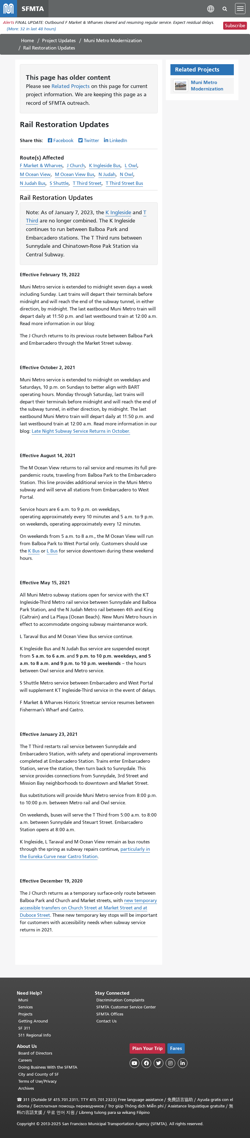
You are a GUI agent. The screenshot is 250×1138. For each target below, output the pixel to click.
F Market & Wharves (41, 165)
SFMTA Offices (109, 1014)
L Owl (131, 165)
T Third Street (87, 183)
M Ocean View (35, 174)
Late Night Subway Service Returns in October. (81, 431)
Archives (26, 1088)
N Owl (126, 174)
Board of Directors (35, 1053)
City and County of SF (38, 1074)
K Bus (34, 551)
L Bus (52, 551)
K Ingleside (118, 212)
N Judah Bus (32, 183)
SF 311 (24, 1028)
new (129, 900)
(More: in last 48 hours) (31, 28)
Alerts (8, 22)
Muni (23, 1000)
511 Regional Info (34, 1035)
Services (25, 1007)
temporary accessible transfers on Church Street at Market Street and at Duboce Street (88, 908)
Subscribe (235, 25)
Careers (25, 1060)
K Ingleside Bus (104, 165)
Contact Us (106, 1021)
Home (27, 40)
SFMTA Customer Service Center (126, 1007)
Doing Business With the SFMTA (47, 1067)
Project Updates (59, 40)
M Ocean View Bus (74, 174)
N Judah (107, 174)
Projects (25, 1014)
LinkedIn (118, 140)
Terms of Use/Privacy (37, 1081)
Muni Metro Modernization (113, 40)
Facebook (63, 140)
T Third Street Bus (124, 183)
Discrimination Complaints (120, 1000)
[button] (210, 8)
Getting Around (33, 1021)
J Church (76, 165)
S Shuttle (59, 183)
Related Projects (71, 86)
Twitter (91, 140)
